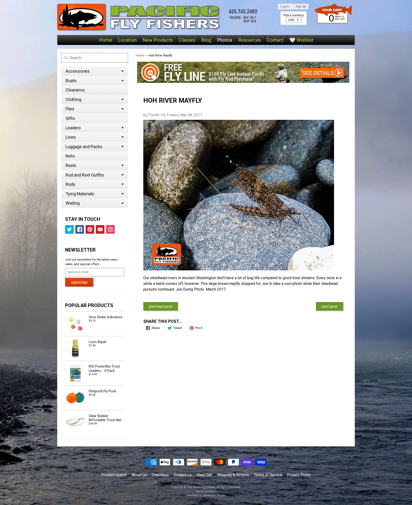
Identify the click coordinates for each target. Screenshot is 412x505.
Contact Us (183, 475)
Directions (160, 475)
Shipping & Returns (233, 475)
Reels (71, 165)
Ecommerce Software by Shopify (206, 495)
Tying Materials (80, 193)
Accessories (78, 71)
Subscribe (79, 282)
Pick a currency (293, 15)
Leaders (73, 127)
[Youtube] (100, 229)
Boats (71, 80)
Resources (249, 40)
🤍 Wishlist (301, 40)
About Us (139, 475)
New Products (158, 40)
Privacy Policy (299, 475)
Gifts (70, 118)
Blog (206, 40)
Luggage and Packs (84, 146)
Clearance (75, 89)
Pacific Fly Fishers (204, 487)
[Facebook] (79, 229)
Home (105, 40)
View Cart (204, 475)
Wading (73, 203)
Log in (284, 6)
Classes (187, 40)
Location (127, 40)
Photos (224, 40)
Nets (70, 155)
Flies (70, 108)
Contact (275, 40)
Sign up (301, 6)
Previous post (160, 306)
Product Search (114, 475)
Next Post (329, 306)
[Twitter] (69, 229)
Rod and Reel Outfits (85, 174)
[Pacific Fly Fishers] (158, 17)
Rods (70, 184)
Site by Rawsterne (206, 491)
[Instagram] (110, 229)
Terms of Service (268, 475)
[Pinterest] (90, 229)
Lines (71, 137)
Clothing (73, 99)
